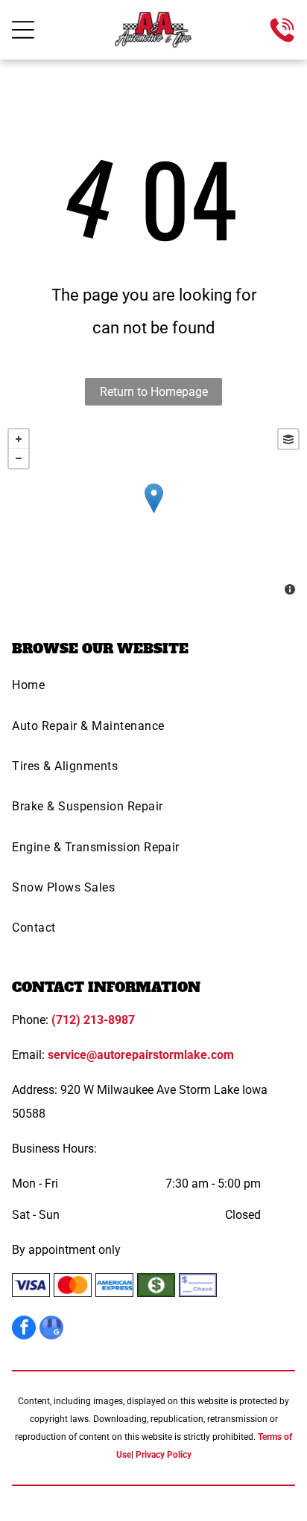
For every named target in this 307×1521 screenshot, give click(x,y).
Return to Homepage (154, 392)
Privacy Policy (164, 1455)
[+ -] (153, 513)
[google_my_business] (51, 1329)
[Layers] (288, 439)
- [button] (18, 458)
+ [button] (18, 439)
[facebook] (24, 1329)
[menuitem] (153, 690)
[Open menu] (23, 30)
